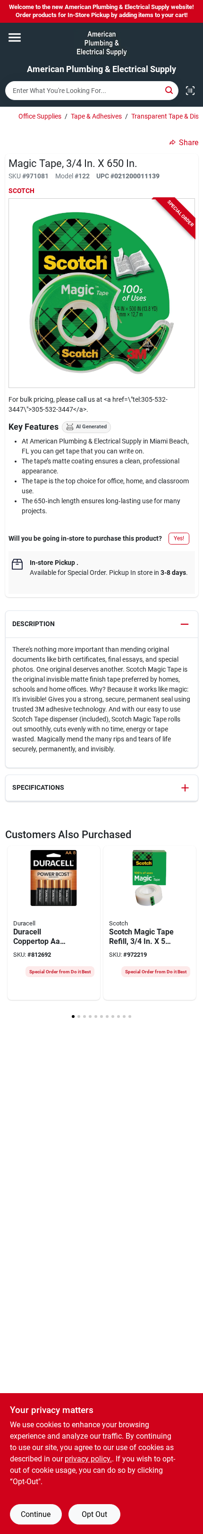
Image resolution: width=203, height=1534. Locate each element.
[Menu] (14, 37)
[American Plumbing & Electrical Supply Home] (102, 43)
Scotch (21, 190)
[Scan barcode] (190, 91)
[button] (102, 624)
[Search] (170, 90)
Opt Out (94, 1514)
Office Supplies (39, 116)
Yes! (179, 538)
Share (188, 142)
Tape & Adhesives (96, 116)
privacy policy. (88, 1458)
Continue (36, 1514)
